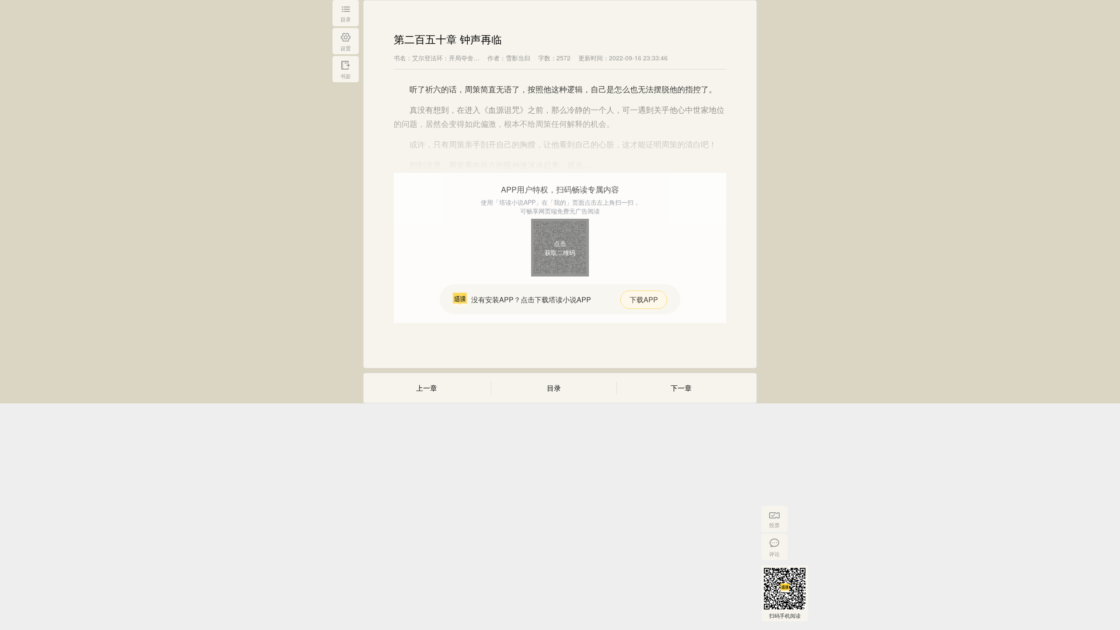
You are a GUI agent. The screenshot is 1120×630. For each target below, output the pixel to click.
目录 (554, 388)
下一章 (681, 388)
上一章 (426, 388)
